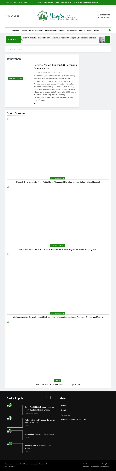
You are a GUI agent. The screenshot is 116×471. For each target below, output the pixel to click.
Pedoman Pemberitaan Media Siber (74, 419)
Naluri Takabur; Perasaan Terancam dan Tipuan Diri (58, 384)
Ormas (61, 30)
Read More (38, 104)
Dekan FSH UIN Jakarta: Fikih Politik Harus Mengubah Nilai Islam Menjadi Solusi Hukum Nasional (51, 38)
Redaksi (64, 410)
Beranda (15, 30)
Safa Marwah (72, 30)
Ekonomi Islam (51, 30)
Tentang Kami (66, 415)
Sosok (89, 30)
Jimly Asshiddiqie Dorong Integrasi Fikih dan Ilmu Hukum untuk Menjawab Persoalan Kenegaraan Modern (68, 2)
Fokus (96, 30)
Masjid (24, 30)
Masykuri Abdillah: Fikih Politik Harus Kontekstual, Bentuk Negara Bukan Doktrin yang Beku (58, 249)
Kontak (63, 405)
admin (37, 72)
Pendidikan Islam (36, 30)
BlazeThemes (10, 466)
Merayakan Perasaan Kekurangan (39, 434)
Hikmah (82, 30)
